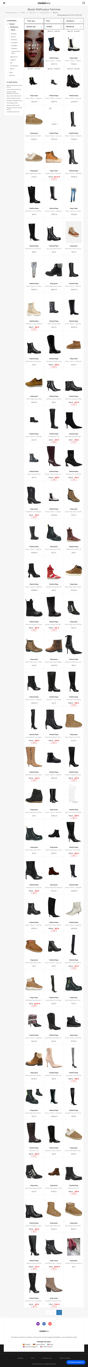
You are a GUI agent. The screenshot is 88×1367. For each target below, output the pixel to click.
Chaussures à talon (15, 52)
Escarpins (14, 42)
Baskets (14, 34)
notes (74, 1337)
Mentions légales (65, 1358)
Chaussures (14, 27)
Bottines (14, 39)
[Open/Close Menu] (4, 3)
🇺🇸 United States (46, 1347)
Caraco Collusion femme (14, 89)
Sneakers (14, 48)
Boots (13, 30)
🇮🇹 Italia (50, 1344)
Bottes (13, 36)
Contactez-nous (47, 1358)
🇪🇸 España (26, 1344)
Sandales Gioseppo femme (14, 100)
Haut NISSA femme (12, 103)
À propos (20, 1358)
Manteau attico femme (13, 105)
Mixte (11, 72)
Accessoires (14, 65)
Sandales (14, 45)
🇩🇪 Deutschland (39, 1344)
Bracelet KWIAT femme (13, 98)
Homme (12, 75)
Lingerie (13, 60)
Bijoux (12, 68)
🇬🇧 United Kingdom (30, 1347)
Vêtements (13, 57)
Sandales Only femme (13, 112)
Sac (11, 63)
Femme (12, 24)
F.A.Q (32, 1358)
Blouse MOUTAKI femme (14, 96)
